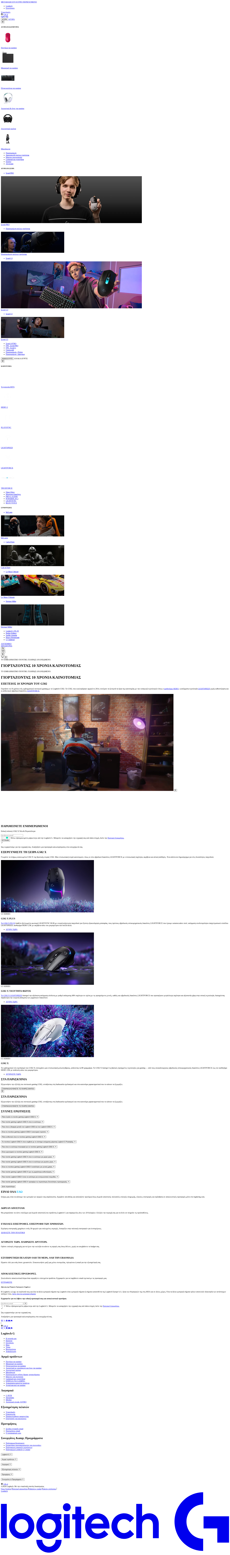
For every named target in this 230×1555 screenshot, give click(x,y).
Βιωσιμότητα (11, 1349)
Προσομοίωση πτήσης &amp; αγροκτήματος (23, 1375)
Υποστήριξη (5, 12)
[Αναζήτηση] (3, 648)
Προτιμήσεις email (13, 1431)
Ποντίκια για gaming (13, 1362)
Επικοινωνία (10, 1414)
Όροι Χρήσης (6, 1489)
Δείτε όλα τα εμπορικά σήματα (24, 1294)
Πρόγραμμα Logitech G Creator (18, 1450)
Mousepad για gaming (14, 1364)
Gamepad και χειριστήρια (15, 1379)
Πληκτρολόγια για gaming (16, 1366)
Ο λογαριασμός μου (13, 1433)
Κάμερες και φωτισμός (14, 1377)
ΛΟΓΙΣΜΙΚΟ (6, 644)
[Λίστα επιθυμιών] (3, 651)
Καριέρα (9, 1341)
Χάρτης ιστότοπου (49, 1489)
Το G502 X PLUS (8, 923)
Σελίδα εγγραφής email (14, 1429)
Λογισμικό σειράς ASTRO (16, 1402)
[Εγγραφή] (25, 1303)
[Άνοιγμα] (6, 657)
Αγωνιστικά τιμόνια (13, 1370)
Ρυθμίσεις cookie (35, 1489)
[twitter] (4, 1321)
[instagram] (2, 1321)
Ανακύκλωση (11, 1351)
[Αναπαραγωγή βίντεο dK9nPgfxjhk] (2, 1091)
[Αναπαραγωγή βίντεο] (175, 790)
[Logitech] (4, 17)
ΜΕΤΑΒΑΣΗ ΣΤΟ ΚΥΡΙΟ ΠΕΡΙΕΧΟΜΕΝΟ (19, 2)
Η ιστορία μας (11, 1339)
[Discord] (11, 1321)
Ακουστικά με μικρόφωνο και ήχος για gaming (23, 1368)
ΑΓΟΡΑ (4, 19)
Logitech (9, 6)
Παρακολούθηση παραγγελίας (17, 1416)
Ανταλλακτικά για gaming (15, 1385)
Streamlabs (10, 1398)
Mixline (9, 1400)
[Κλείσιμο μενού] (2, 22)
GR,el (5, 15)
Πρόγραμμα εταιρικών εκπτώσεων (19, 1447)
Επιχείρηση (10, 8)
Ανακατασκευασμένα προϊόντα (17, 1383)
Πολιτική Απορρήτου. (116, 838)
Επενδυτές (10, 1343)
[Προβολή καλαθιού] (2, 657)
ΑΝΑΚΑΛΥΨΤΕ (7, 359)
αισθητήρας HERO (171, 689)
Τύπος (8, 1347)
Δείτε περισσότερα (8, 1186)
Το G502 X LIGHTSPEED (11, 995)
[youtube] (9, 1321)
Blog (7, 1345)
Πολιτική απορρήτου (20, 1489)
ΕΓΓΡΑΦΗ (5, 840)
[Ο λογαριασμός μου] (3, 654)
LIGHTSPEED (204, 689)
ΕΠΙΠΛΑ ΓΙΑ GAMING (15, 1381)
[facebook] (7, 1321)
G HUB (9, 1395)
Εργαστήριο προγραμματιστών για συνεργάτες (23, 1445)
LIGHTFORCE (33, 691)
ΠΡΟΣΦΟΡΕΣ (6, 646)
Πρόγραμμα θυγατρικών (15, 1443)
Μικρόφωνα (10, 1372)
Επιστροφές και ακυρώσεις (16, 1419)
